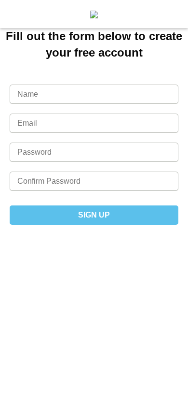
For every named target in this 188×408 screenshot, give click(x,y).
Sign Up (94, 215)
